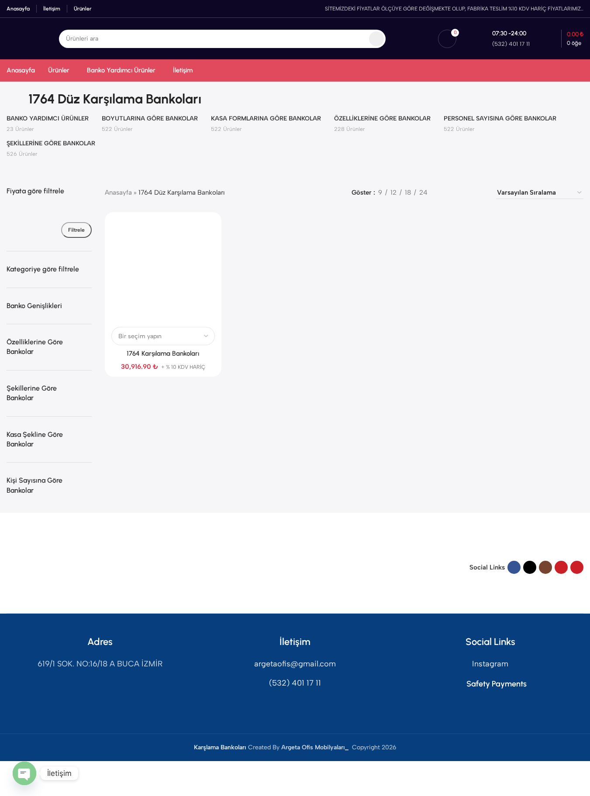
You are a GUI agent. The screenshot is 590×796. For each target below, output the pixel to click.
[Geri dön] (17, 99)
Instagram (490, 664)
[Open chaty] (24, 773)
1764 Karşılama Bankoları (163, 353)
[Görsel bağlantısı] (39, 567)
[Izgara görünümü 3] (463, 193)
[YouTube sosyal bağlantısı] (561, 567)
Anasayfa (118, 192)
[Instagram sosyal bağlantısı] (545, 567)
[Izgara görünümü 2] (448, 193)
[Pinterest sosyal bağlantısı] (576, 567)
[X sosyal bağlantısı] (529, 567)
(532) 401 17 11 (295, 683)
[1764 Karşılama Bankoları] (162, 270)
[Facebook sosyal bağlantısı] (514, 567)
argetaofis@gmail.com (295, 664)
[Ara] (376, 38)
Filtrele (76, 230)
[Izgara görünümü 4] (478, 193)
